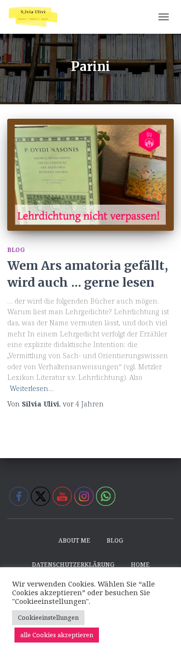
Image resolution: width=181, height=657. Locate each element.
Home (140, 564)
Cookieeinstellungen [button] (48, 617)
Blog (16, 249)
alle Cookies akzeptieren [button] (56, 634)
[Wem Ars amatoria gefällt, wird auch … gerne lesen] (90, 175)
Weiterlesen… (32, 388)
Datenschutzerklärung (73, 564)
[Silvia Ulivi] (36, 17)
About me (74, 540)
